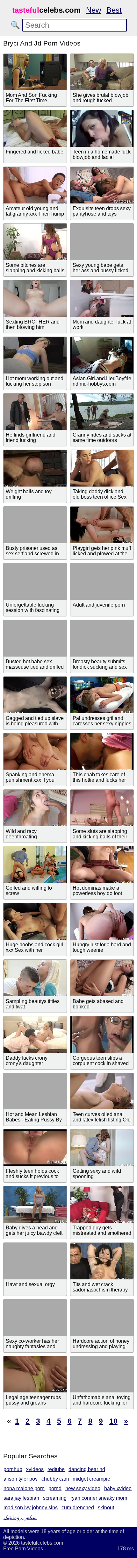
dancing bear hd (86, 1469)
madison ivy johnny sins (31, 1507)
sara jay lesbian (21, 1498)
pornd (54, 1488)
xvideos (35, 1469)
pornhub (13, 1469)
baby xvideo (118, 1488)
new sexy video (82, 1488)
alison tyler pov (21, 1479)
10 (113, 1421)
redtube (56, 1469)
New (93, 10)
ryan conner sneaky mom (98, 1498)
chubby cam (55, 1479)
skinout (106, 1507)
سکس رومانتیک (20, 1517)
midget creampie (91, 1479)
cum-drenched (77, 1507)
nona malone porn (24, 1488)
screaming (55, 1498)
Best (114, 10)
